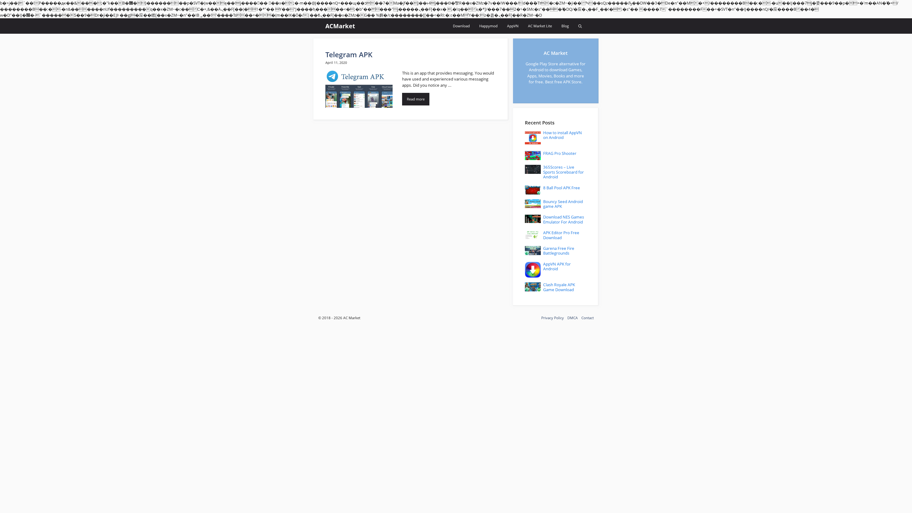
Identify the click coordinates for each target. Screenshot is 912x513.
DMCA (572, 317)
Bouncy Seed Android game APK (563, 204)
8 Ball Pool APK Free (561, 187)
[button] (580, 26)
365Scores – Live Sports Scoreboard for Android (563, 172)
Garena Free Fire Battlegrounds (558, 251)
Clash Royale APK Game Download (559, 287)
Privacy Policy (552, 317)
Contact (587, 317)
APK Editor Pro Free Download (561, 235)
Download (461, 26)
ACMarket (340, 26)
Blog (565, 26)
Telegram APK (348, 54)
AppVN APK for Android (557, 266)
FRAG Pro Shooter (559, 153)
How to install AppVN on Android (562, 135)
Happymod (488, 26)
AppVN (512, 26)
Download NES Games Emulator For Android (563, 219)
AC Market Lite (540, 26)
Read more (416, 99)
